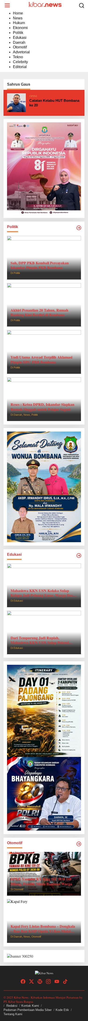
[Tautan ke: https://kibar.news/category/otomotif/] (79, 844)
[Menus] (7, 5)
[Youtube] (57, 981)
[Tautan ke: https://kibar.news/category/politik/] (79, 228)
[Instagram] (48, 981)
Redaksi (11, 1005)
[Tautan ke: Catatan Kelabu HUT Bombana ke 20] (16, 101)
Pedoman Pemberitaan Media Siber (28, 1010)
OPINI (33, 96)
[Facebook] (23, 981)
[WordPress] (40, 981)
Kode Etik (62, 1010)
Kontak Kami (30, 1005)
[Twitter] (31, 981)
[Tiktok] (65, 981)
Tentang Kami (13, 1014)
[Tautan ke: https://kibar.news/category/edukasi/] (79, 555)
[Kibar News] (45, 4)
